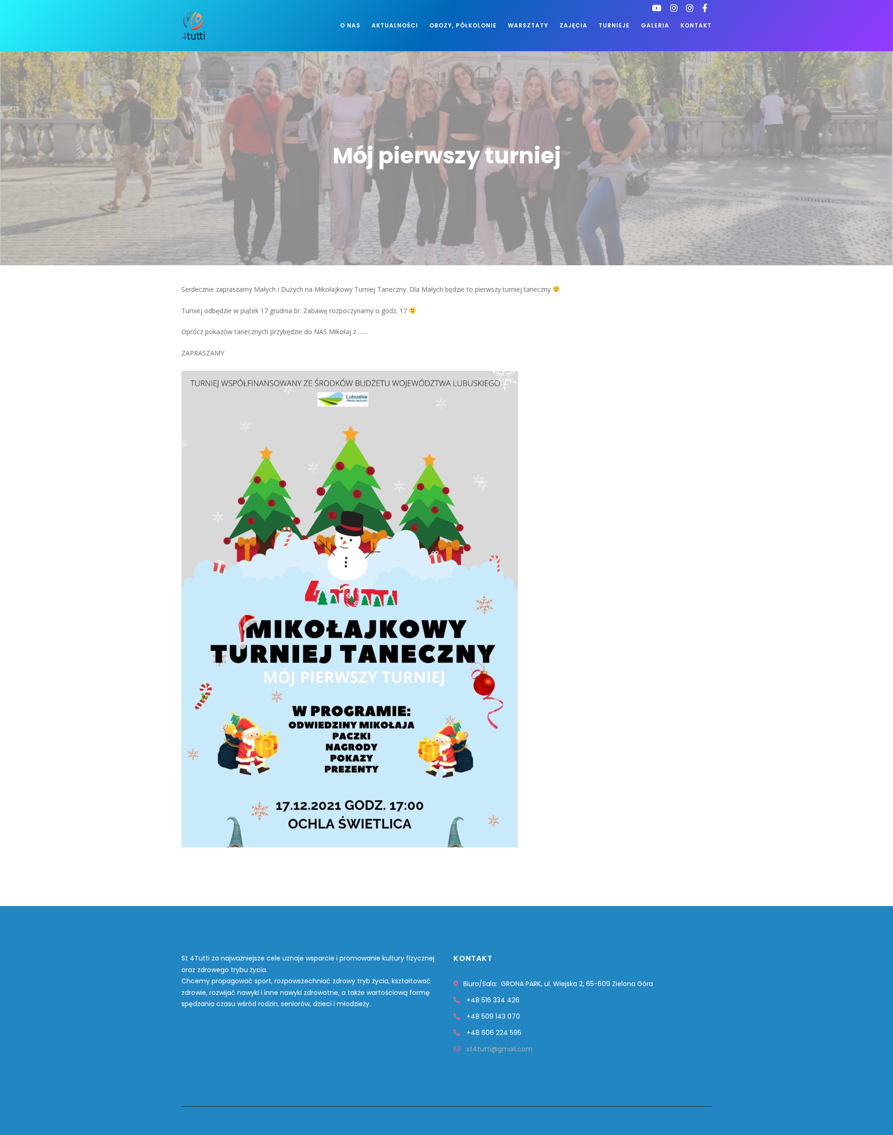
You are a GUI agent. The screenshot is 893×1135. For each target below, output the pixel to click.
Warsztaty (528, 25)
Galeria (655, 25)
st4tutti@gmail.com (499, 1049)
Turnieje (614, 25)
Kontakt (696, 25)
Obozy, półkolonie (463, 25)
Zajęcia (573, 25)
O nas (350, 25)
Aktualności (395, 25)
